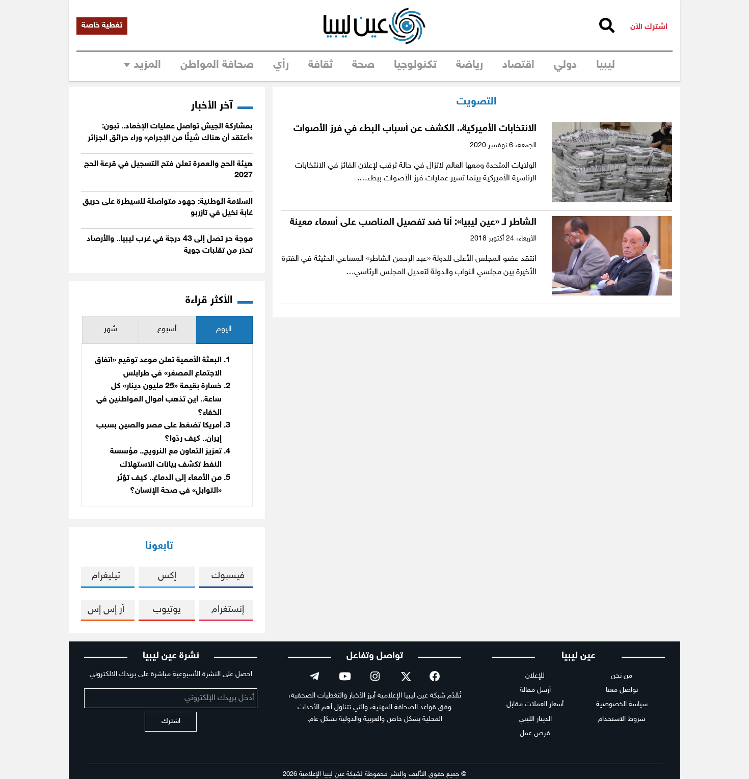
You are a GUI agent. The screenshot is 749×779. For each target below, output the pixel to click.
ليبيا (605, 65)
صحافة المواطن (217, 65)
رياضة (469, 65)
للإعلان (535, 675)
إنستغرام (227, 609)
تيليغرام (106, 576)
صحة (363, 65)
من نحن (621, 675)
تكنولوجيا (415, 65)
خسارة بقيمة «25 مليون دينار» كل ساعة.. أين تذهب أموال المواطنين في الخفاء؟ (159, 399)
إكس (167, 576)
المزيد (147, 65)
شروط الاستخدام (621, 719)
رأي (281, 65)
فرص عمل (535, 733)
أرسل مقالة (535, 690)
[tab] (224, 330)
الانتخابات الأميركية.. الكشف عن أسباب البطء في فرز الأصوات (415, 129)
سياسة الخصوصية (622, 704)
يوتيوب (167, 609)
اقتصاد (518, 65)
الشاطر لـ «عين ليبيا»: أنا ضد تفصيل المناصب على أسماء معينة (413, 222)
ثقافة (320, 65)
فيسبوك (228, 576)
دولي (565, 65)
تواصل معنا (622, 690)
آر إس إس (106, 609)
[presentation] (224, 330)
